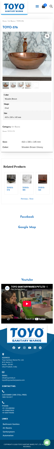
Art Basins (11, 21)
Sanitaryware (9, 431)
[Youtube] (29, 347)
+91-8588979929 (8, 410)
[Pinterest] (40, 347)
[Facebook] (13, 347)
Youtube (27, 279)
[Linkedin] (35, 347)
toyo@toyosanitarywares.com (13, 380)
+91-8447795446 (8, 412)
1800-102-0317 (7, 397)
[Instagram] (24, 347)
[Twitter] (19, 347)
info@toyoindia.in (8, 378)
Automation (8, 435)
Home (5, 21)
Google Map (27, 227)
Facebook (27, 216)
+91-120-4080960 (8, 408)
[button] (47, 36)
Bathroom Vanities (11, 424)
